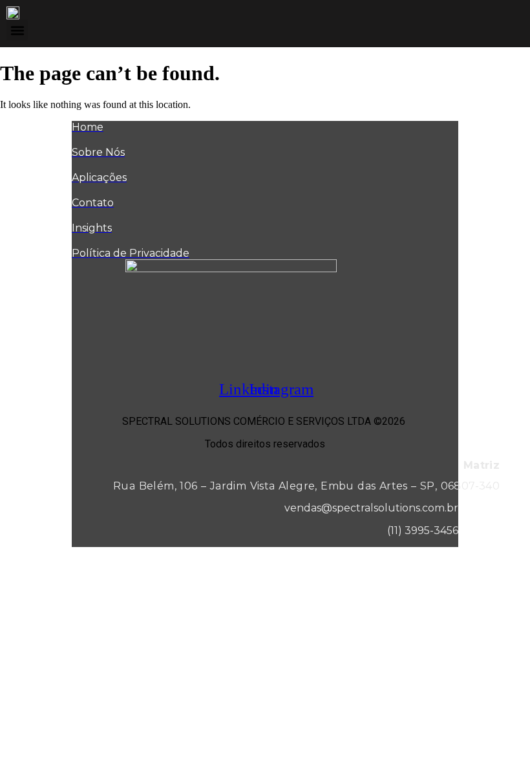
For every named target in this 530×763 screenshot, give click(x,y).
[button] (17, 30)
